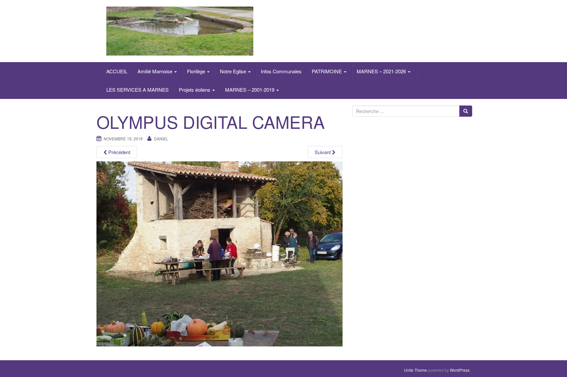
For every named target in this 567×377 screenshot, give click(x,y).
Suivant (323, 152)
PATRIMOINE (327, 71)
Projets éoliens (195, 89)
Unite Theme (415, 370)
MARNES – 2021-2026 (382, 71)
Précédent (118, 152)
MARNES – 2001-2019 (250, 89)
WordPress (460, 370)
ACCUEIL (116, 71)
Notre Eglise (233, 71)
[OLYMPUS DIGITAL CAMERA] (219, 252)
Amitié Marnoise (155, 71)
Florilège (196, 71)
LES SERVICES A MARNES (137, 89)
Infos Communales (281, 71)
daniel (161, 138)
